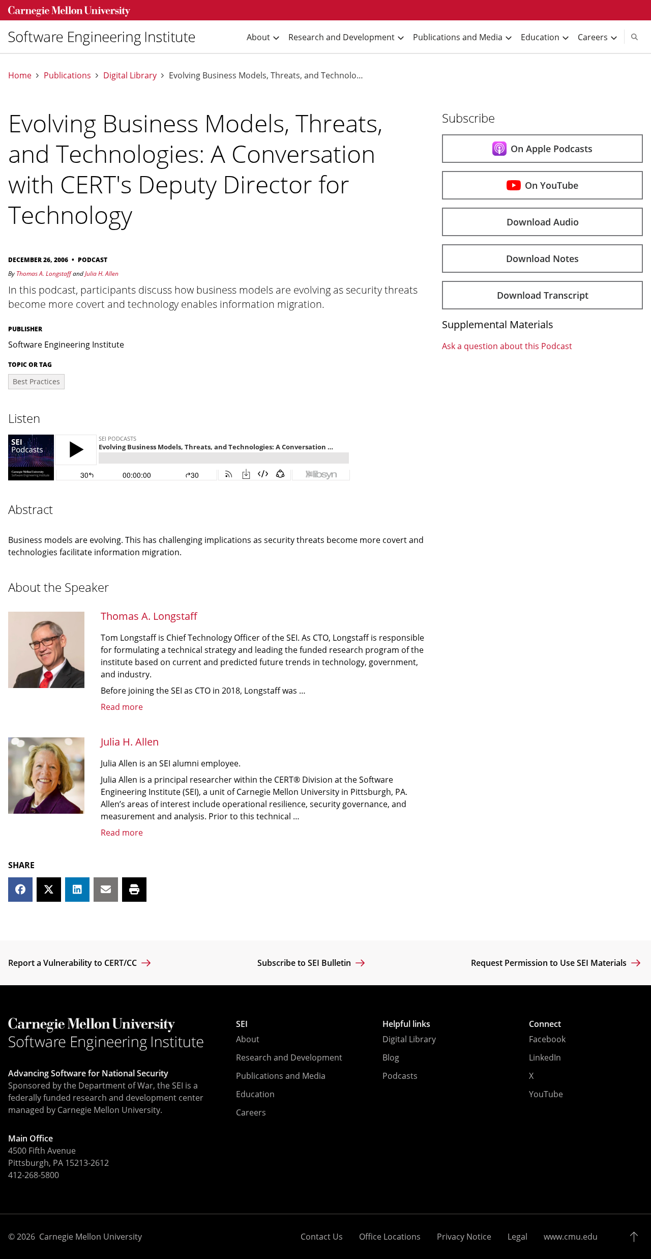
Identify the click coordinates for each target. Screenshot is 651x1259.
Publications (67, 75)
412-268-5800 (33, 1175)
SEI (242, 1023)
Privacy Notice (464, 1236)
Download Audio (543, 222)
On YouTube (551, 185)
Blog (390, 1057)
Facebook (547, 1039)
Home (20, 75)
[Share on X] (49, 889)
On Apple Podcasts (552, 148)
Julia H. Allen (102, 273)
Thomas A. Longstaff (43, 273)
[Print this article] (134, 889)
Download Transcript (542, 295)
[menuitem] (105, 37)
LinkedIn (545, 1057)
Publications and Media (281, 1075)
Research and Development (289, 1057)
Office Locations (390, 1236)
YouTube (546, 1094)
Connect (545, 1023)
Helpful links (406, 1023)
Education (255, 1094)
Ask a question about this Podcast (507, 346)
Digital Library (130, 75)
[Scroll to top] (636, 1237)
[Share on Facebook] (20, 889)
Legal (517, 1236)
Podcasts (400, 1075)
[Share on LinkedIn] (77, 889)
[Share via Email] (106, 889)
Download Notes (542, 258)
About (247, 1039)
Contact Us (322, 1236)
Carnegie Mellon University (90, 1236)
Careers (251, 1112)
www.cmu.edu (571, 1236)
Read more (122, 706)
